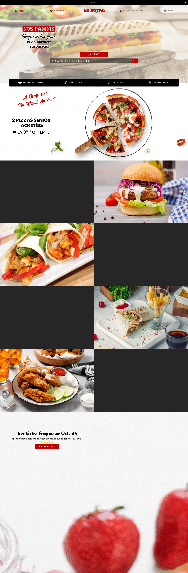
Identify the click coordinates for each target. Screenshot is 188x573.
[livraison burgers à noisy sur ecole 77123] (141, 192)
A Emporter (95, 54)
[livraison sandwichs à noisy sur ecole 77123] (47, 255)
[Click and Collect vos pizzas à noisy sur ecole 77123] (108, 83)
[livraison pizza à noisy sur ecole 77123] (94, 11)
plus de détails (47, 446)
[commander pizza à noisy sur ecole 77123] (94, 122)
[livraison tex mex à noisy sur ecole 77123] (47, 380)
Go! (134, 61)
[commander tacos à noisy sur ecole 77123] (141, 317)
